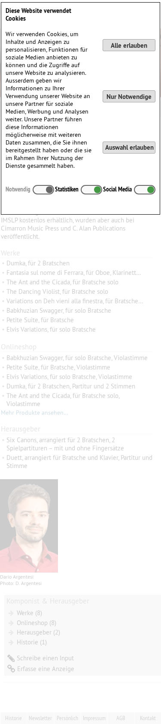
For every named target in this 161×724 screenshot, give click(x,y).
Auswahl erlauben (129, 147)
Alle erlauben (129, 45)
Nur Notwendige (129, 96)
